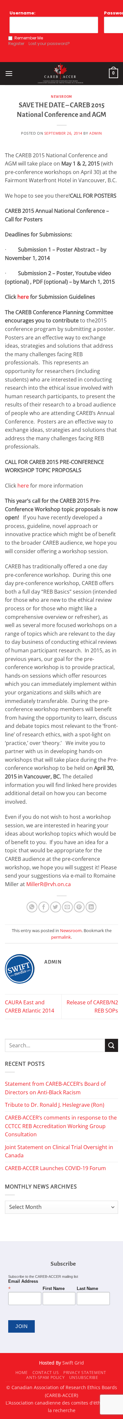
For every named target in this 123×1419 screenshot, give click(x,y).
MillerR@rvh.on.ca (48, 884)
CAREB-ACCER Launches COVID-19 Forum (55, 1168)
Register (16, 43)
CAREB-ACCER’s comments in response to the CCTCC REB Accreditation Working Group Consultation (61, 1126)
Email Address (23, 1285)
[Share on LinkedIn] (91, 907)
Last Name (87, 1288)
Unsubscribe (83, 1377)
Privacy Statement (84, 1372)
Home (21, 1372)
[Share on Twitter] (55, 907)
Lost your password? (49, 43)
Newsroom (61, 96)
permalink (61, 937)
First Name (54, 1288)
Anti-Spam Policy (45, 1377)
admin (95, 133)
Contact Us (45, 1372)
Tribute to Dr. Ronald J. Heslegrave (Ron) (54, 1104)
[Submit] (111, 1045)
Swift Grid (72, 1363)
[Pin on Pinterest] (79, 907)
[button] (9, 73)
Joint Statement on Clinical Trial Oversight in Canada (59, 1151)
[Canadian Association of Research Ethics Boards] (61, 73)
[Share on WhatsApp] (32, 907)
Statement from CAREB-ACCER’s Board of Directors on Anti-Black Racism (55, 1088)
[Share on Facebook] (43, 907)
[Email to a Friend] (67, 907)
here (23, 296)
